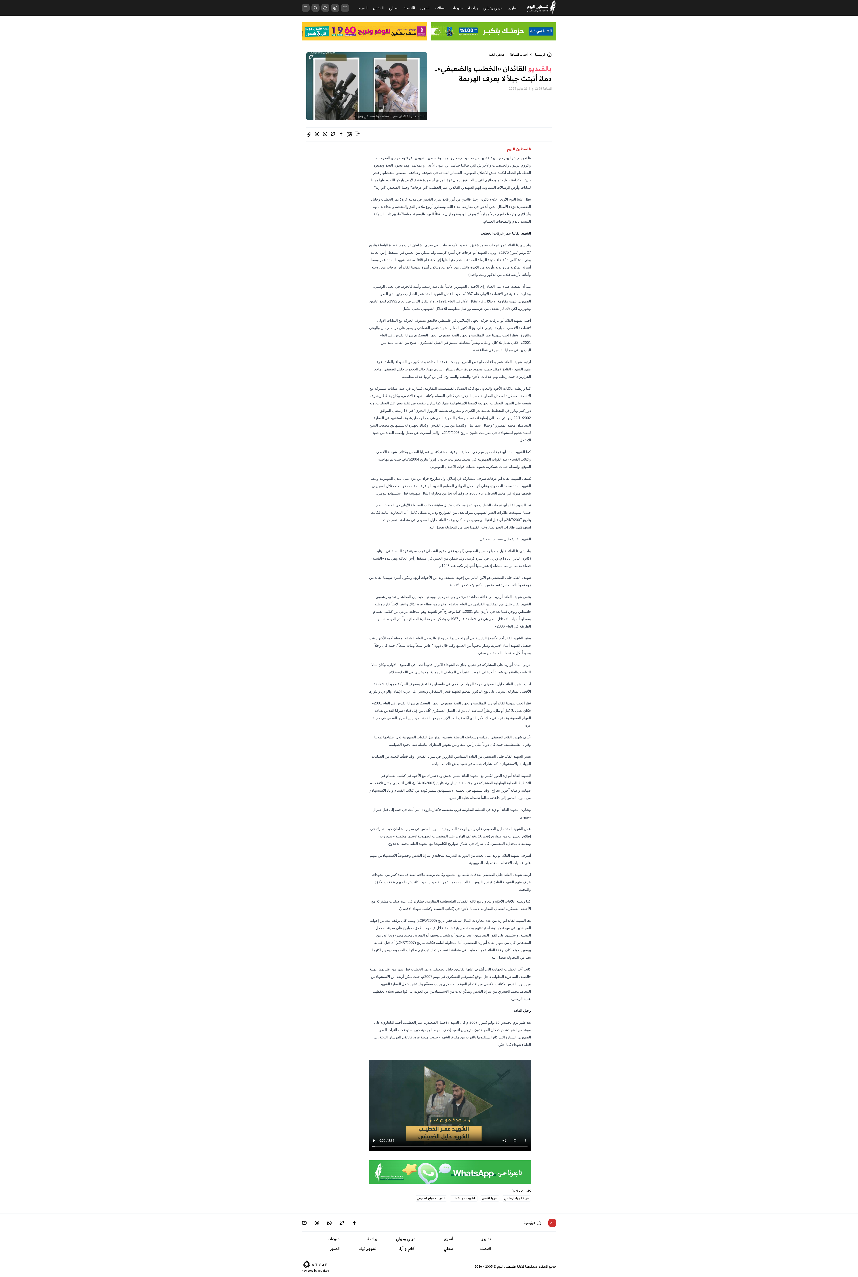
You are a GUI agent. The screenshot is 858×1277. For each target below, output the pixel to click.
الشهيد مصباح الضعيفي (431, 1198)
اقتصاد (409, 8)
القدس (378, 8)
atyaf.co (323, 1270)
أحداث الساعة (519, 55)
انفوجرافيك (368, 1248)
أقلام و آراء (407, 1248)
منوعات (457, 8)
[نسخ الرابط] (309, 134)
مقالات (440, 8)
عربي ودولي (493, 8)
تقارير (512, 8)
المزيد (363, 8)
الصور (335, 1248)
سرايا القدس (489, 1198)
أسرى (424, 8)
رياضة (473, 8)
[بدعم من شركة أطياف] (315, 1264)
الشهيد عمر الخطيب (463, 1198)
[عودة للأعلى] (552, 1223)
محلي (393, 8)
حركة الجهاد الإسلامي (516, 1198)
